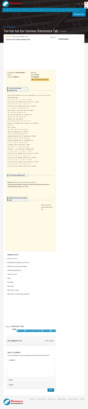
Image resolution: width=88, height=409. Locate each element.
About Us (32, 399)
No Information (9, 27)
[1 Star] (6, 36)
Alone (9, 278)
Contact (82, 399)
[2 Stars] (7, 36)
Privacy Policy (41, 399)
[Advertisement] (31, 56)
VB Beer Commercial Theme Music (17, 266)
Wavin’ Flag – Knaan (13, 290)
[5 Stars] (10, 36)
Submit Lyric (79, 14)
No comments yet (14, 341)
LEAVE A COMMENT (49, 340)
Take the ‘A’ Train (12, 274)
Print (54, 37)
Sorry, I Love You (12, 258)
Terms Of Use (51, 399)
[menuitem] (86, 7)
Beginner (36, 77)
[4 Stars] (9, 36)
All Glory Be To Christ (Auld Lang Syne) (18, 294)
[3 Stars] (8, 36)
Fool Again (10, 282)
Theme (37, 75)
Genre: (33, 75)
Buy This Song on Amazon (41, 79)
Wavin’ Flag (10, 286)
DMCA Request (61, 399)
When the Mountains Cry (14, 270)
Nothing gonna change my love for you (18, 262)
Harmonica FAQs (73, 399)
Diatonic (63, 31)
